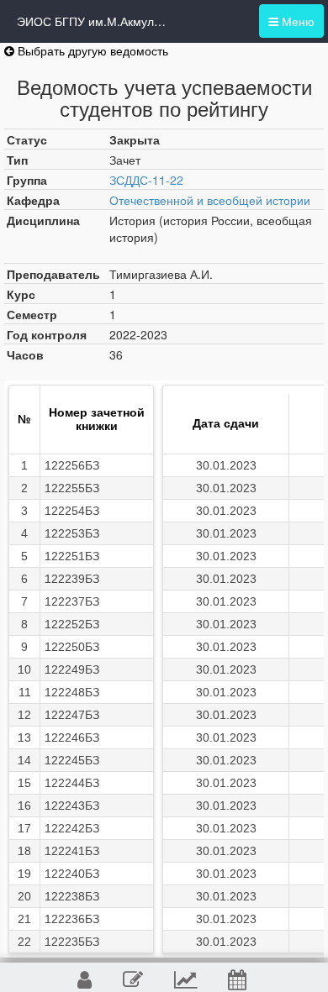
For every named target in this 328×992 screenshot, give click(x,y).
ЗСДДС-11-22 (146, 179)
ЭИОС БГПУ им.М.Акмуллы (92, 21)
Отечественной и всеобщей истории (209, 200)
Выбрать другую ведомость (91, 50)
